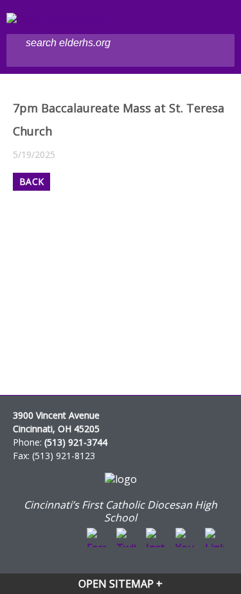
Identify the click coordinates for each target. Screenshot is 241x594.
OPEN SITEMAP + (120, 584)
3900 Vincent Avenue (56, 415)
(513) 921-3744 (75, 442)
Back (31, 181)
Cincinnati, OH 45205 (56, 429)
